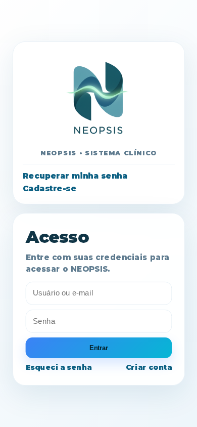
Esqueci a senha (58, 367)
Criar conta (149, 367)
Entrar (98, 347)
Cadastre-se (49, 188)
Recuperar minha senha (75, 175)
